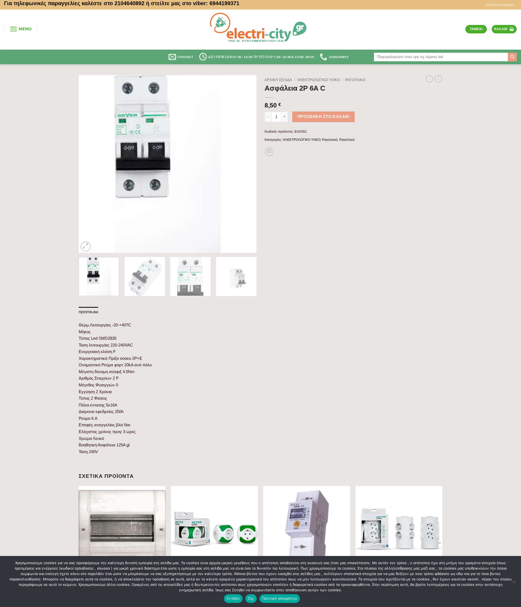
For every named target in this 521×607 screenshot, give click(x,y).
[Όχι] (513, 583)
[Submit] (512, 57)
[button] (500, 5)
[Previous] (89, 164)
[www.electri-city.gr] (260, 29)
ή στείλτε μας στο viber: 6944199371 (192, 3)
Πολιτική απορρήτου (279, 598)
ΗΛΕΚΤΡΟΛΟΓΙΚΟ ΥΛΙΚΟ (318, 80)
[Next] (246, 164)
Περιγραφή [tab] (88, 312)
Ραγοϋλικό (355, 80)
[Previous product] (438, 79)
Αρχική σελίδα (278, 80)
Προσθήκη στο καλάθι (323, 117)
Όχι (251, 598)
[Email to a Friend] (269, 151)
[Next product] (429, 79)
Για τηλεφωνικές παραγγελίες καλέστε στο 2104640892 (74, 3)
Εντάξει (233, 598)
